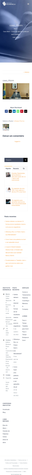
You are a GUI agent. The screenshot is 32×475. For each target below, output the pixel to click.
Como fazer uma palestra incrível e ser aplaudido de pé (16, 377)
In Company (25, 307)
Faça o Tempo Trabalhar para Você (25, 324)
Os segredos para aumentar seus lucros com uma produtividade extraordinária (19, 202)
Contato (8, 375)
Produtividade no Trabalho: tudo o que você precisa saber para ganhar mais (16, 263)
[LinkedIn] (14, 111)
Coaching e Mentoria (25, 302)
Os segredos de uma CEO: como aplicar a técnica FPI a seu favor (19, 190)
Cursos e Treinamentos (25, 293)
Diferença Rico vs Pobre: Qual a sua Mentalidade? (16, 346)
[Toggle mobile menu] (28, 4)
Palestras (25, 298)
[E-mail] (25, 111)
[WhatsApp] (18, 111)
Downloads (6, 409)
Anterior (27, 72)
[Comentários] (23, 168)
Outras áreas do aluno (5, 439)
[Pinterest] (21, 111)
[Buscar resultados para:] (13, 160)
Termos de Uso (22, 460)
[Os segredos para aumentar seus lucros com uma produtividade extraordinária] (8, 201)
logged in (17, 141)
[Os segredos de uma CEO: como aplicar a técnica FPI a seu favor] (8, 189)
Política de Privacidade (12, 463)
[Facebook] (6, 111)
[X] (10, 111)
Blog (4, 412)
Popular (8, 168)
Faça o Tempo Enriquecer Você (25, 336)
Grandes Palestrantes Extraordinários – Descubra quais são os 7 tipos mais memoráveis (19, 176)
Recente (16, 168)
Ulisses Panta (19, 121)
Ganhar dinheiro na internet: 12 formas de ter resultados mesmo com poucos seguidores (16, 224)
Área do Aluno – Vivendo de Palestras (6, 429)
